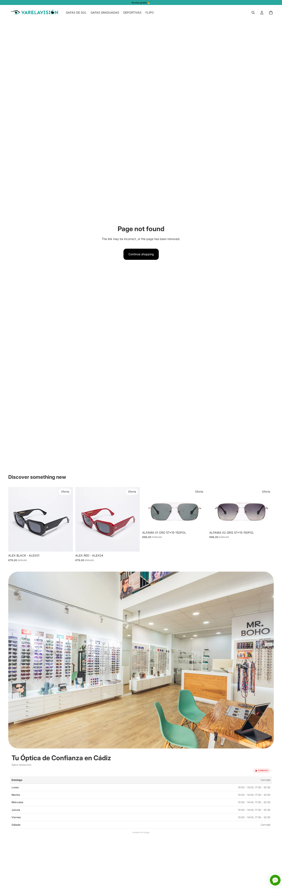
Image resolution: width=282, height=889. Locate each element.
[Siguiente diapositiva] (66, 519)
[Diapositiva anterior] (14, 519)
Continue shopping (141, 254)
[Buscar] (253, 12)
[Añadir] (66, 545)
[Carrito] (270, 12)
